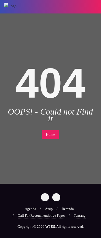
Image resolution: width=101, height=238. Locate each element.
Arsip (49, 209)
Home (50, 135)
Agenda (30, 209)
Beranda (68, 209)
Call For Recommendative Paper (41, 215)
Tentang (80, 215)
